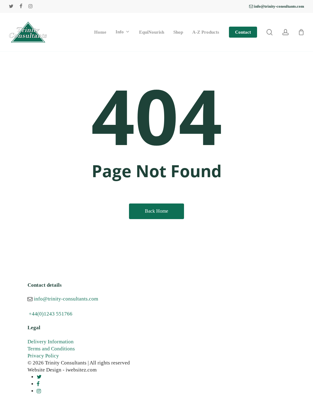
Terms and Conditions (51, 349)
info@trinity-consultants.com (66, 299)
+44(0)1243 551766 (50, 314)
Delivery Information (51, 342)
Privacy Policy (43, 356)
